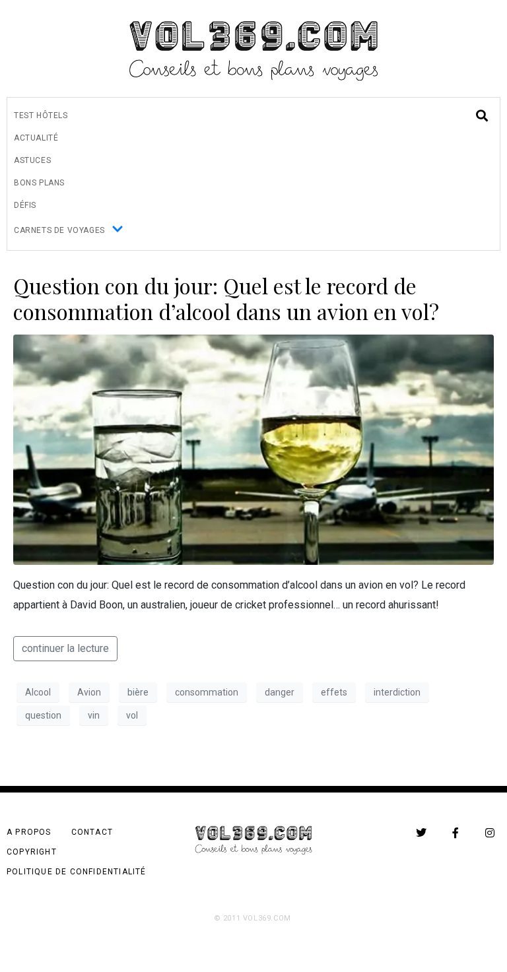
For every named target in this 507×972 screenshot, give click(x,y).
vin (94, 715)
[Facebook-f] (455, 832)
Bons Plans (39, 182)
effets (334, 692)
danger (279, 692)
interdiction (397, 692)
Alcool (38, 692)
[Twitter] (421, 832)
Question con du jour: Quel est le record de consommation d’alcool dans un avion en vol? (226, 298)
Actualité (36, 138)
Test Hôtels (41, 115)
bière (138, 692)
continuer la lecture (65, 648)
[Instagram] (489, 832)
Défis (25, 205)
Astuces (32, 160)
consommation (206, 692)
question (43, 715)
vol (132, 715)
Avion (89, 692)
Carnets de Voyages (59, 230)
